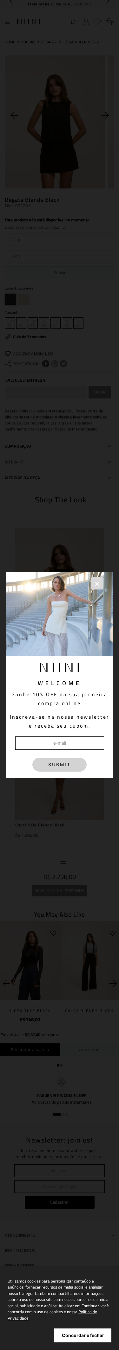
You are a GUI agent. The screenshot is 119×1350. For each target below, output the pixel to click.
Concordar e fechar (83, 1335)
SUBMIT (59, 764)
